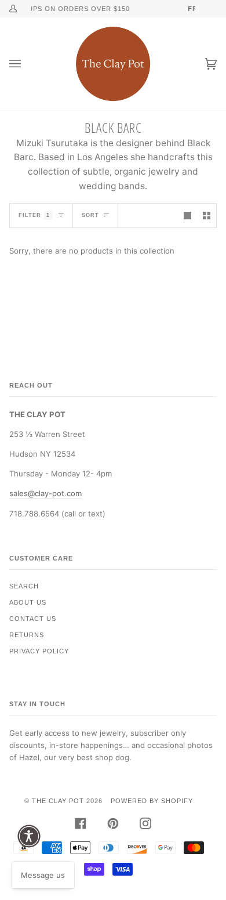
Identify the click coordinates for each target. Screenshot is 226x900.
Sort (90, 215)
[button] (29, 836)
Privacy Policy (39, 651)
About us (27, 602)
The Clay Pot (58, 800)
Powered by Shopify (152, 800)
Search (24, 586)
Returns (26, 634)
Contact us (32, 618)
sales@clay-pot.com (45, 493)
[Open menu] (26, 63)
